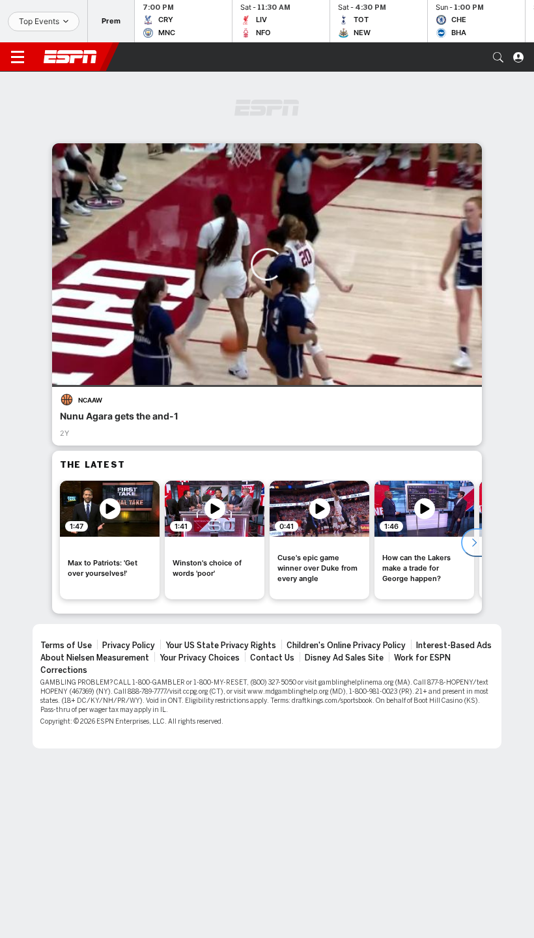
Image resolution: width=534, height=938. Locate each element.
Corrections (63, 670)
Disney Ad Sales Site (344, 657)
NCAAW (90, 400)
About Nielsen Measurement (94, 657)
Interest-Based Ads (454, 645)
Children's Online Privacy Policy (346, 645)
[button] (498, 57)
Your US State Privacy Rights (220, 645)
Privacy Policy (128, 645)
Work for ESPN (422, 657)
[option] (110, 540)
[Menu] (17, 57)
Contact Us (272, 657)
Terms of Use (66, 645)
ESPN (70, 56)
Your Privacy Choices (200, 657)
